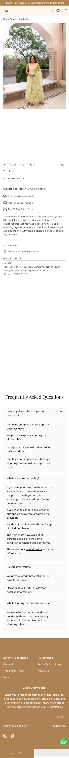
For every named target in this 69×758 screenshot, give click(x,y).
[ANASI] (18, 11)
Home (6, 19)
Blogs (6, 677)
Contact (8, 664)
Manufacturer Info (13, 258)
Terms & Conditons (49, 664)
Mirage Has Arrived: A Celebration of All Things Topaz (34, 3)
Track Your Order (13, 671)
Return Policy (34, 588)
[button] (52, 752)
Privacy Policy (46, 657)
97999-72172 (20, 274)
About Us (43, 671)
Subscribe (61, 726)
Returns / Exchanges (15, 657)
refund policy (34, 549)
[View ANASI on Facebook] (12, 736)
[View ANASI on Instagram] (5, 736)
